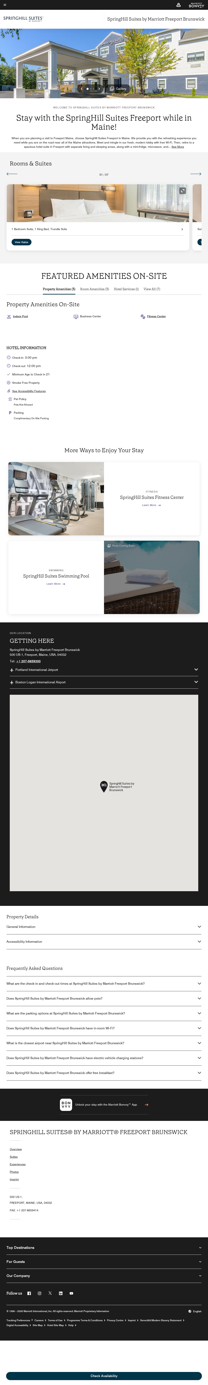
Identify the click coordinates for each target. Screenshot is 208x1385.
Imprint (14, 1179)
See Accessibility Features (29, 391)
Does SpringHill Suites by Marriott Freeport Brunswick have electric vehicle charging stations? (74, 1058)
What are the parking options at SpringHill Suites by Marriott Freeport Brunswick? (65, 1013)
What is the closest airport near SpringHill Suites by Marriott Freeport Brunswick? (65, 1043)
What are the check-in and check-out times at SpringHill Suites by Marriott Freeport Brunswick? (75, 984)
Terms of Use (55, 1320)
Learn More (149, 505)
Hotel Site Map (55, 1325)
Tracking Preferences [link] (18, 1320)
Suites (14, 1156)
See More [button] (177, 146)
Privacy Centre (115, 1320)
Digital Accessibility (17, 1325)
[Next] (196, 174)
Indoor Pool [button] (20, 316)
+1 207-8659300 (28, 661)
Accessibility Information (24, 942)
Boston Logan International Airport (40, 682)
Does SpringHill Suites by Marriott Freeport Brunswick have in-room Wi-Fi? (60, 1028)
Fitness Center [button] (156, 316)
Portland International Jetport (36, 670)
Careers (39, 1320)
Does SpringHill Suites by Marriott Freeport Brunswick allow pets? (54, 998)
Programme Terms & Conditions (85, 1320)
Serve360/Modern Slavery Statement (161, 1320)
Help (71, 1325)
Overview (16, 1149)
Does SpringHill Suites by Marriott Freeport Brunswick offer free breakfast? (60, 1073)
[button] (178, 5)
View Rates (21, 242)
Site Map (38, 1325)
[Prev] (12, 174)
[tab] (59, 289)
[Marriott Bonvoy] (194, 5)
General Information (20, 927)
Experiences (18, 1164)
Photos (14, 1171)
